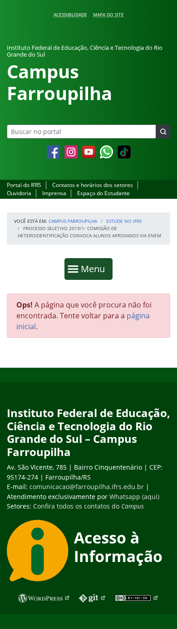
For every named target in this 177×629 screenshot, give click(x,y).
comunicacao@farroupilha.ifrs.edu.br (87, 486)
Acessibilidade (70, 14)
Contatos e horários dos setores (92, 185)
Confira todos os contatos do (88, 506)
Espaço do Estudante (103, 193)
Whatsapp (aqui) (134, 496)
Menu (95, 268)
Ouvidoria (19, 193)
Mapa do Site (108, 14)
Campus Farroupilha (73, 221)
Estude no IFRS (124, 221)
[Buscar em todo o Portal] (163, 132)
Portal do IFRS (24, 185)
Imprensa (54, 193)
